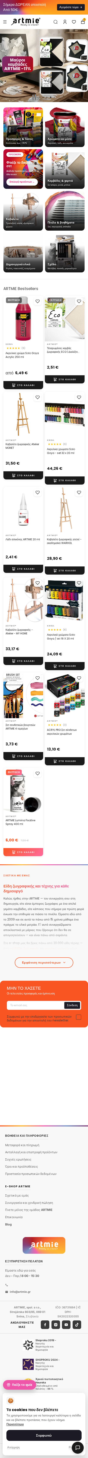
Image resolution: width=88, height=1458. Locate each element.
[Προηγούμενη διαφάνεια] (5, 65)
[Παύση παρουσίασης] (34, 97)
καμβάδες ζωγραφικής (24, 948)
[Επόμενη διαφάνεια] (83, 65)
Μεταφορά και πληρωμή (22, 1145)
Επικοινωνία (14, 1217)
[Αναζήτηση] (55, 22)
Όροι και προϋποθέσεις (21, 1166)
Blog (8, 1224)
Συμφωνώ (44, 1435)
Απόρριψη (13, 1447)
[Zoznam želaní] (74, 22)
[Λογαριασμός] (65, 22)
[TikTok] (77, 1324)
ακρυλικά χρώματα (57, 948)
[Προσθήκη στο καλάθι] (23, 385)
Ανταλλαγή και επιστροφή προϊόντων (31, 1152)
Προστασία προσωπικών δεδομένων (31, 1174)
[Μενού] (5, 22)
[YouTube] (66, 1324)
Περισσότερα (15, 1424)
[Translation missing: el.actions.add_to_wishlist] (37, 301)
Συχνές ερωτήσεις (18, 1159)
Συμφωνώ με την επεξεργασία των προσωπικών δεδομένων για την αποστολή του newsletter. (39, 1018)
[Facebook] (45, 1324)
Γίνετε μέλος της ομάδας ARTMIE (29, 1210)
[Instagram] (55, 1324)
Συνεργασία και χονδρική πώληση (29, 1202)
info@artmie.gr (20, 1291)
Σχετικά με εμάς (17, 1195)
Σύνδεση (72, 1005)
